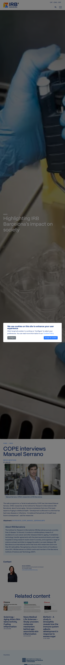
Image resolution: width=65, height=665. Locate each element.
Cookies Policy (48, 333)
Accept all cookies (51, 337)
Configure (11, 337)
